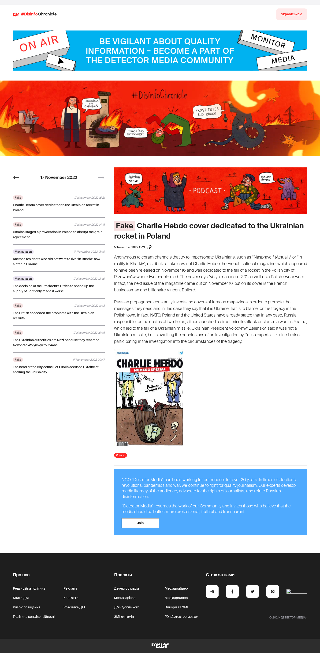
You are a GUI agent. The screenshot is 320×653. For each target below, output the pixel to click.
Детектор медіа (126, 588)
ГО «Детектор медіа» (181, 616)
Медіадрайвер (176, 588)
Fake (124, 226)
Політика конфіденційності (34, 616)
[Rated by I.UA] (297, 592)
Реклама (70, 588)
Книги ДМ (21, 598)
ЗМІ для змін (124, 616)
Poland (120, 455)
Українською (291, 14)
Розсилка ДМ (74, 607)
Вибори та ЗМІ (176, 607)
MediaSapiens (124, 598)
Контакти (70, 598)
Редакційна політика (29, 588)
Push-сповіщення (26, 607)
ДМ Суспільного (126, 607)
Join (140, 523)
